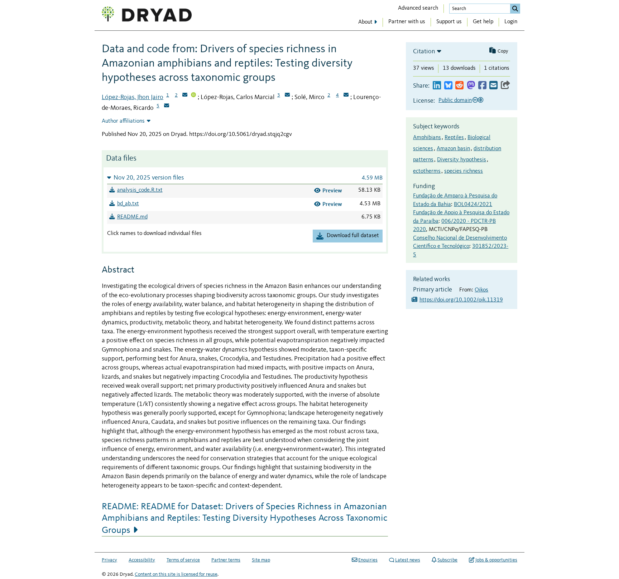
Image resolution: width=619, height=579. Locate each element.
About (365, 22)
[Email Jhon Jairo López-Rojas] (185, 95)
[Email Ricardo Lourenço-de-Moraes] (166, 106)
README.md (132, 217)
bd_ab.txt (128, 204)
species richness (463, 171)
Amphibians (427, 138)
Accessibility (142, 560)
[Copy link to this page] (505, 85)
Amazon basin (453, 149)
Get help (483, 22)
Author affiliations (123, 121)
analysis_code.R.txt (140, 190)
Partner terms (225, 560)
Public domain (455, 100)
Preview (332, 190)
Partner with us (406, 22)
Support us (449, 22)
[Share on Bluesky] (448, 85)
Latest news (407, 560)
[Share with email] (493, 85)
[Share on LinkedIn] (437, 85)
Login (510, 22)
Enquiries (368, 560)
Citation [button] (424, 51)
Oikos (481, 290)
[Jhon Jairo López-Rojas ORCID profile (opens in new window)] (193, 95)
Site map (261, 560)
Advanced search (418, 8)
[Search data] (515, 9)
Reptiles (454, 138)
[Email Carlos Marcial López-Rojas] (287, 95)
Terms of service (183, 560)
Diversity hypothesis (461, 160)
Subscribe (447, 560)
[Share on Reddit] (459, 85)
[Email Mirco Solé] (346, 95)
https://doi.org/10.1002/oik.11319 (461, 300)
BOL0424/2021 (473, 204)
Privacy (109, 560)
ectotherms (427, 171)
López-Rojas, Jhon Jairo (132, 97)
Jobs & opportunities (496, 560)
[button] (245, 177)
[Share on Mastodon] (471, 85)
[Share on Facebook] (482, 85)
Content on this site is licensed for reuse (176, 574)
